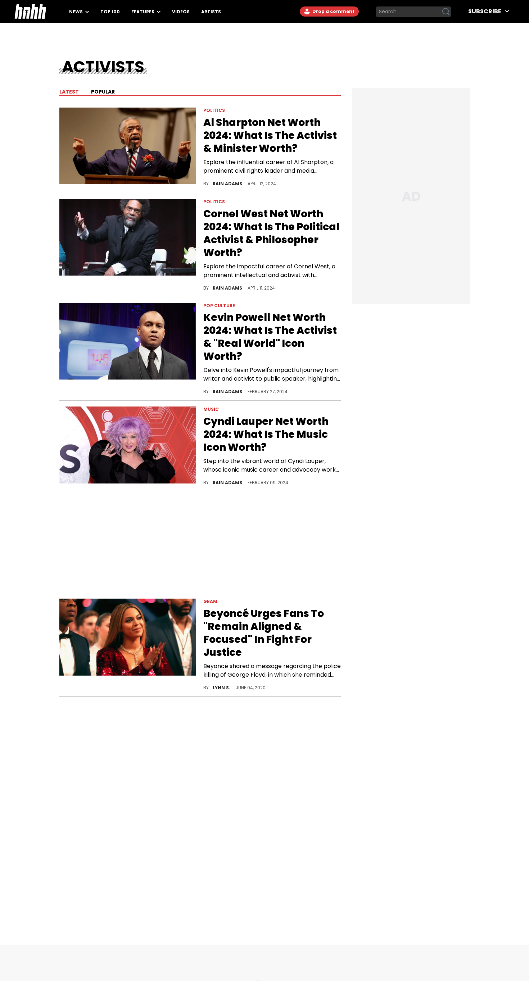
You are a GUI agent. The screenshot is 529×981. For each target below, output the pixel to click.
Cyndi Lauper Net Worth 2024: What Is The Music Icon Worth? (266, 434)
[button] (127, 147)
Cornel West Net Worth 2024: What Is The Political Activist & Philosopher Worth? (271, 233)
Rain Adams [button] (228, 184)
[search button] (445, 11)
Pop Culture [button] (219, 306)
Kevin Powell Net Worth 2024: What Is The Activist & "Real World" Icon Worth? (270, 337)
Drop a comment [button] (332, 11)
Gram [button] (210, 601)
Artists (211, 12)
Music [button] (211, 409)
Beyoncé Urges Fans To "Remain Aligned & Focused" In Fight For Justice (263, 633)
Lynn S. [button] (222, 688)
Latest (69, 91)
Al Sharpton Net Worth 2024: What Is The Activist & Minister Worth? (270, 135)
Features (143, 12)
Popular (102, 91)
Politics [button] (214, 110)
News (76, 12)
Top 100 (110, 12)
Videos (181, 12)
